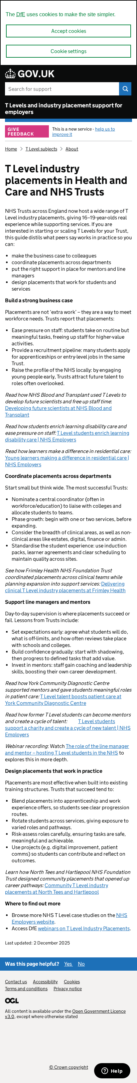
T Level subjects (41, 149)
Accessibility (45, 982)
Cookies (72, 982)
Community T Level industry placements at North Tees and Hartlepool (56, 888)
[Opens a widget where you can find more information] (112, 1071)
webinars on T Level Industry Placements (84, 928)
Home (11, 149)
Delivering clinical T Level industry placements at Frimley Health (65, 587)
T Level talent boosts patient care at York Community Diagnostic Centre (63, 699)
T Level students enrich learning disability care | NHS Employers (67, 436)
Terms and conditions (26, 989)
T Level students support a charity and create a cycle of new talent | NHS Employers (68, 728)
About (72, 149)
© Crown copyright (68, 1067)
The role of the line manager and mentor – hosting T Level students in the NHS (67, 749)
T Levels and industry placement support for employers (63, 108)
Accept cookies (68, 31)
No (81, 964)
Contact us (16, 982)
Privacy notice (68, 989)
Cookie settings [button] (68, 51)
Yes (68, 964)
